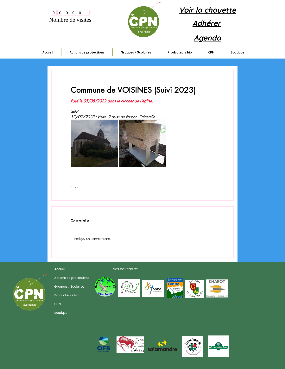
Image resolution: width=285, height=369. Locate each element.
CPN (57, 304)
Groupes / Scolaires (63, 287)
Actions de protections (63, 278)
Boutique (60, 313)
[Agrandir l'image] (94, 143)
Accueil (59, 269)
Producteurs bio (63, 295)
